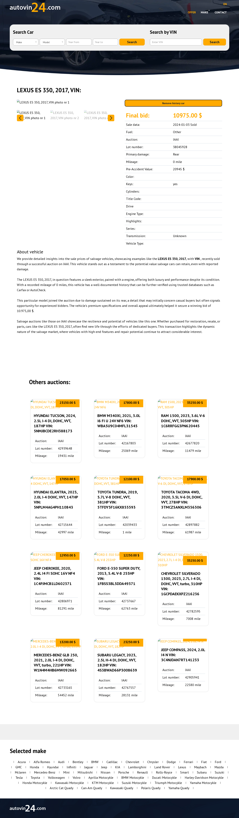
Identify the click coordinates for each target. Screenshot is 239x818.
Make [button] (204, 12)
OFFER (192, 12)
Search (132, 42)
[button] (111, 118)
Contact (221, 12)
